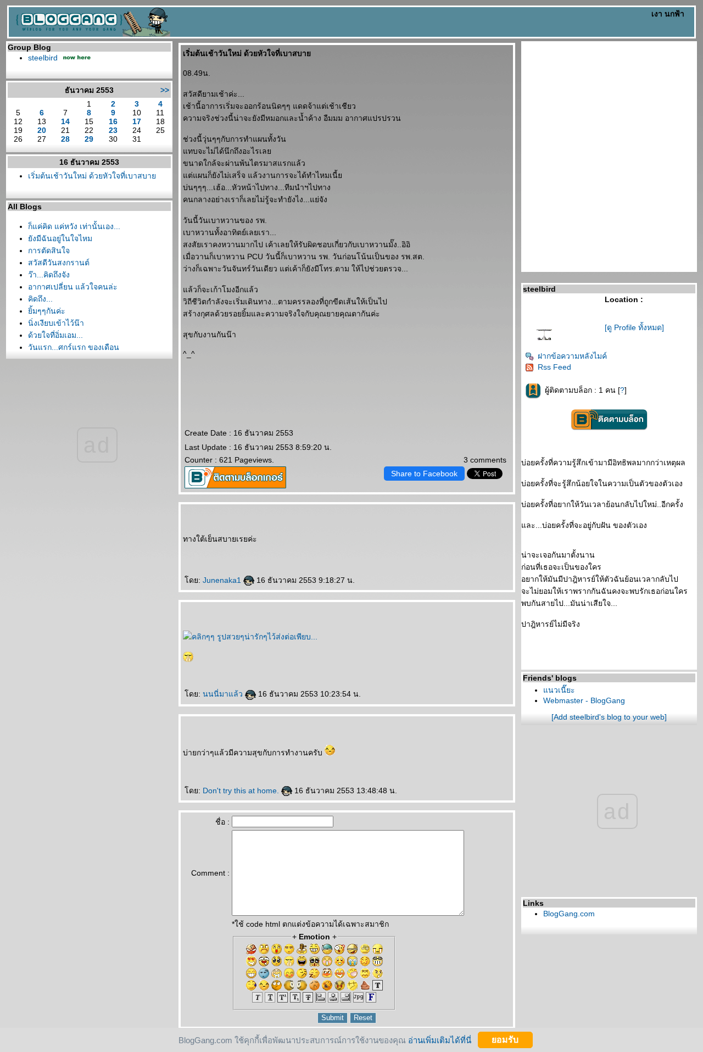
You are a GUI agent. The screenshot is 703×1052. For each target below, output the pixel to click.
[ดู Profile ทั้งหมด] (634, 327)
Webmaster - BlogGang (584, 700)
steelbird (43, 57)
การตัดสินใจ (49, 250)
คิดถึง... (40, 298)
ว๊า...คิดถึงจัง (49, 274)
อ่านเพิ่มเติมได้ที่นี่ (439, 1039)
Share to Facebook (424, 473)
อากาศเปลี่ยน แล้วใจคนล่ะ (73, 286)
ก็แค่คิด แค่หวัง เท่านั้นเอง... (74, 226)
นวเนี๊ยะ (559, 690)
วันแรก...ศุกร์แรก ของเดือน (73, 347)
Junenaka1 (223, 580)
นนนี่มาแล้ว (224, 693)
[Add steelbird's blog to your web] (609, 717)
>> (164, 90)
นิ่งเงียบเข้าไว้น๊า (56, 323)
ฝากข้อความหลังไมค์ (572, 356)
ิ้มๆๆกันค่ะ (46, 311)
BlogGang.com (569, 913)
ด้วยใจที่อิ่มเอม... (55, 335)
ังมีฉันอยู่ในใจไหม (60, 238)
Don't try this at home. (242, 790)
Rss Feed (554, 367)
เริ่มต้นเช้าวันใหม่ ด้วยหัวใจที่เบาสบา (92, 175)
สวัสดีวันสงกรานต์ (59, 262)
